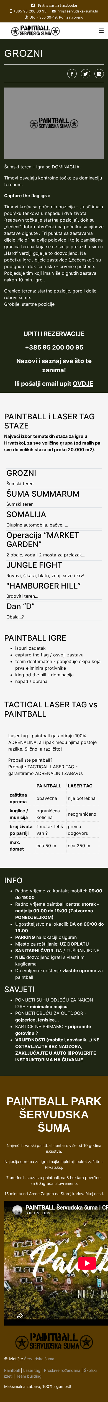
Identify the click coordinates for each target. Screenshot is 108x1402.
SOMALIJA (26, 514)
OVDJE (83, 383)
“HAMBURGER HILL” (43, 585)
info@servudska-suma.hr (77, 11)
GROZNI (21, 473)
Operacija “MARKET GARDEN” (42, 539)
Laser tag (31, 1370)
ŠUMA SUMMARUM (42, 494)
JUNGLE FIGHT (34, 565)
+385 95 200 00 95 (30, 11)
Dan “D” (20, 606)
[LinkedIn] (99, 73)
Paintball (12, 1370)
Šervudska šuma (39, 1358)
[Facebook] (72, 73)
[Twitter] (85, 73)
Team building (29, 1376)
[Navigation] (101, 30)
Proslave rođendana (62, 1370)
